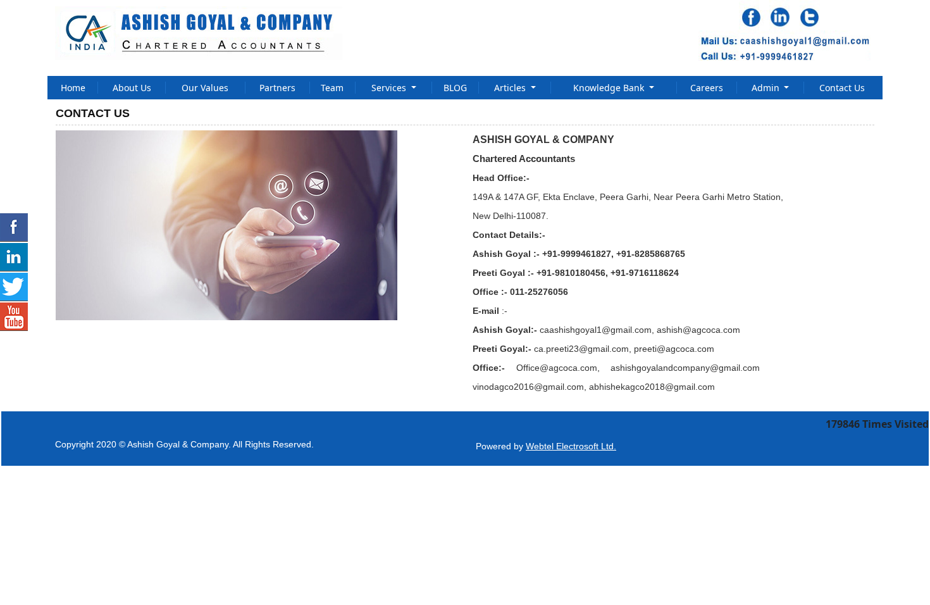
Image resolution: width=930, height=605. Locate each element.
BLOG (455, 88)
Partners (277, 88)
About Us (132, 88)
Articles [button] (511, 88)
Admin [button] (767, 88)
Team (332, 88)
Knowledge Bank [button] (610, 88)
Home (73, 88)
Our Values (205, 88)
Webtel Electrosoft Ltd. (571, 446)
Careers (706, 88)
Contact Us (842, 88)
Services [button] (390, 88)
